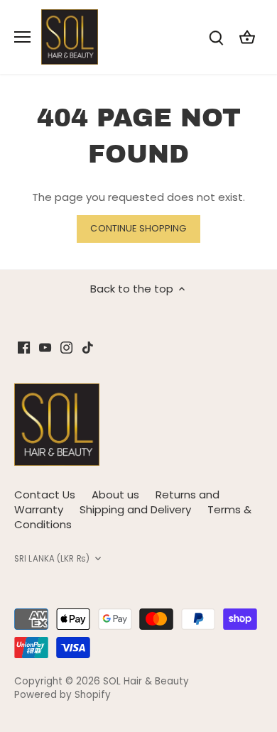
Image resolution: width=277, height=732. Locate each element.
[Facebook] (24, 346)
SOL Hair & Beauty (146, 681)
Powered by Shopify (62, 694)
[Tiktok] (88, 346)
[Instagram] (66, 346)
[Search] (216, 36)
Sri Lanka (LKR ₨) (51, 559)
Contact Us (44, 494)
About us (115, 494)
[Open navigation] (22, 37)
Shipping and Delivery (135, 509)
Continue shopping (138, 228)
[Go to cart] (247, 36)
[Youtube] (45, 346)
